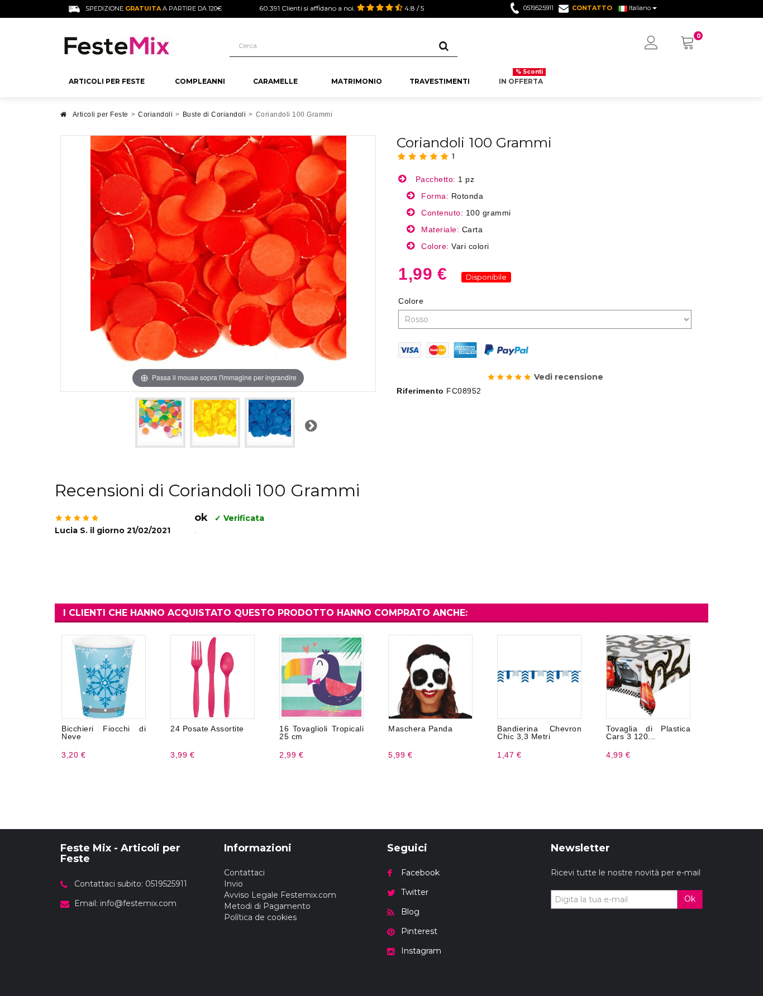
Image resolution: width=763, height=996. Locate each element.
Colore (412, 300)
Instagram (421, 951)
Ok (689, 899)
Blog (410, 912)
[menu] (651, 43)
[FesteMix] (136, 46)
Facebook (420, 873)
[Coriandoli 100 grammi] (160, 422)
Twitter (414, 892)
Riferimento (420, 390)
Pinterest (419, 931)
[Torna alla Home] (63, 117)
